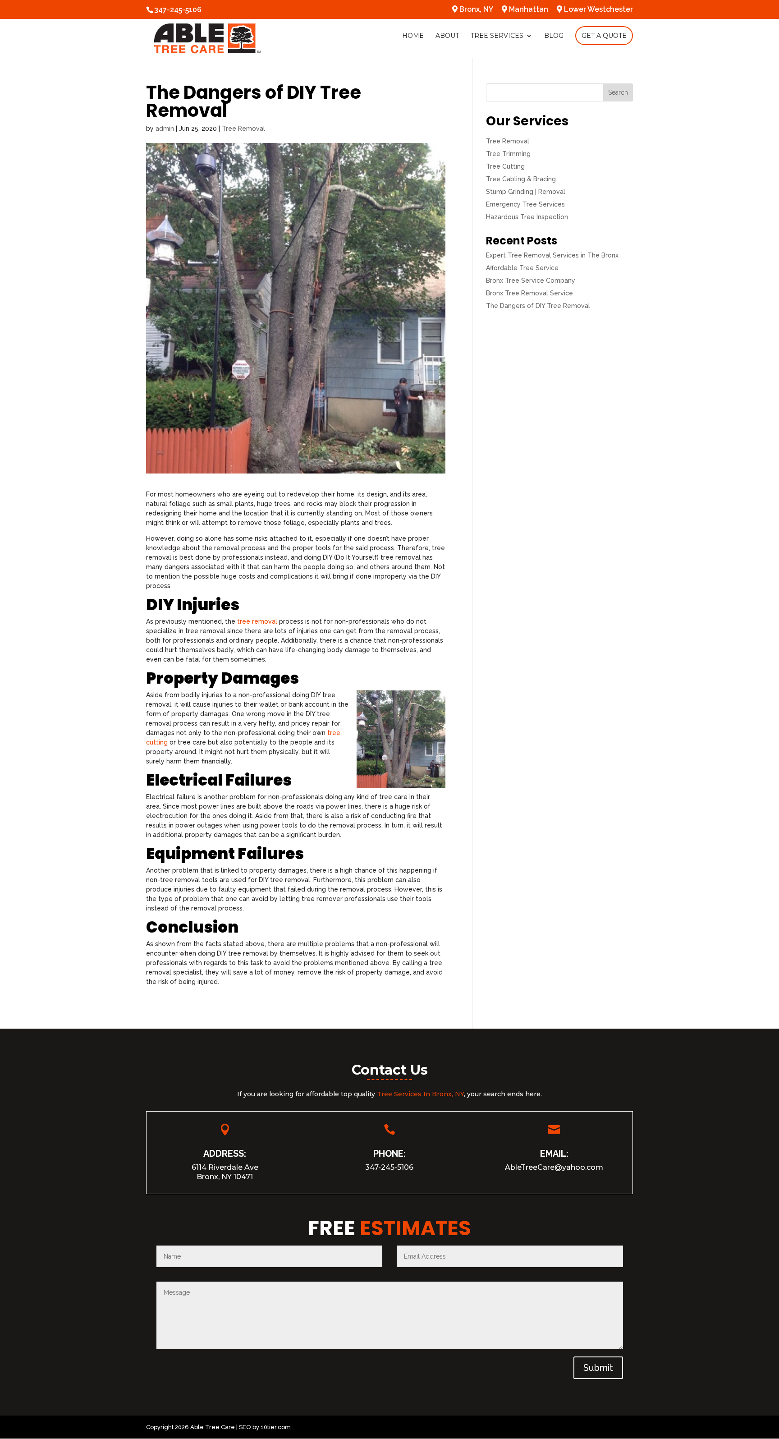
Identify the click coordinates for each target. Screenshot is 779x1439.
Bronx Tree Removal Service (529, 293)
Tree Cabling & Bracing (521, 179)
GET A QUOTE (604, 36)
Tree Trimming (508, 153)
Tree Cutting (505, 166)
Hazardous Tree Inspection (527, 217)
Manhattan (527, 9)
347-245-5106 (389, 1167)
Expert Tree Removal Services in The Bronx (552, 255)
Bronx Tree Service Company (530, 280)
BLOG (554, 36)
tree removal (257, 621)
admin (165, 128)
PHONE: (389, 1153)
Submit (598, 1367)
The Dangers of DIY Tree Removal (538, 305)
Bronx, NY (475, 9)
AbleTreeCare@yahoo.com (554, 1167)
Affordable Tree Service (522, 267)
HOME (413, 36)
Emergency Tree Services (525, 204)
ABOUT (447, 36)
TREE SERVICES (497, 36)
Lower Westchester (597, 9)
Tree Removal (243, 128)
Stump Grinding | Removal (525, 191)
